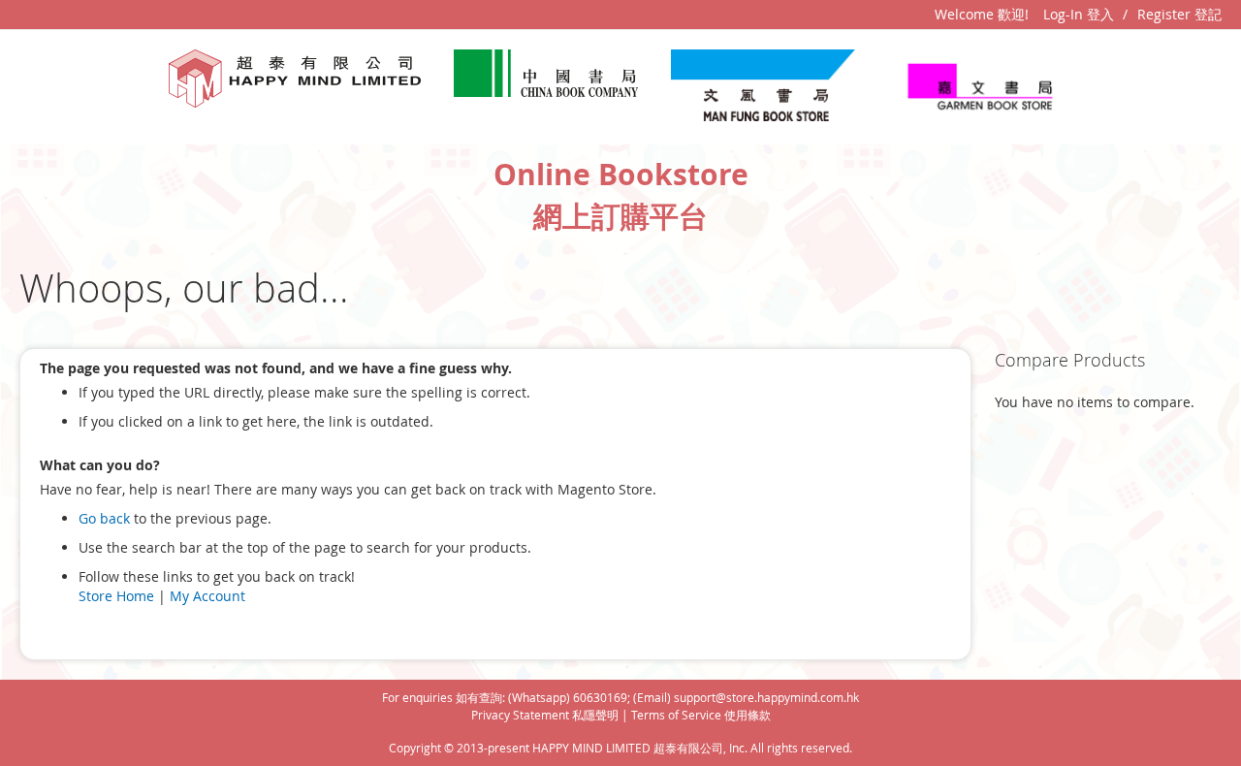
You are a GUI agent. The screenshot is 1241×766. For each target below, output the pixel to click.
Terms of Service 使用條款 (701, 714)
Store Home (116, 596)
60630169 (600, 697)
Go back (104, 518)
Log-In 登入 (1078, 14)
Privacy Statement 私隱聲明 (545, 714)
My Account (207, 596)
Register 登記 (1179, 14)
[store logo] (295, 78)
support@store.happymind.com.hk (766, 697)
